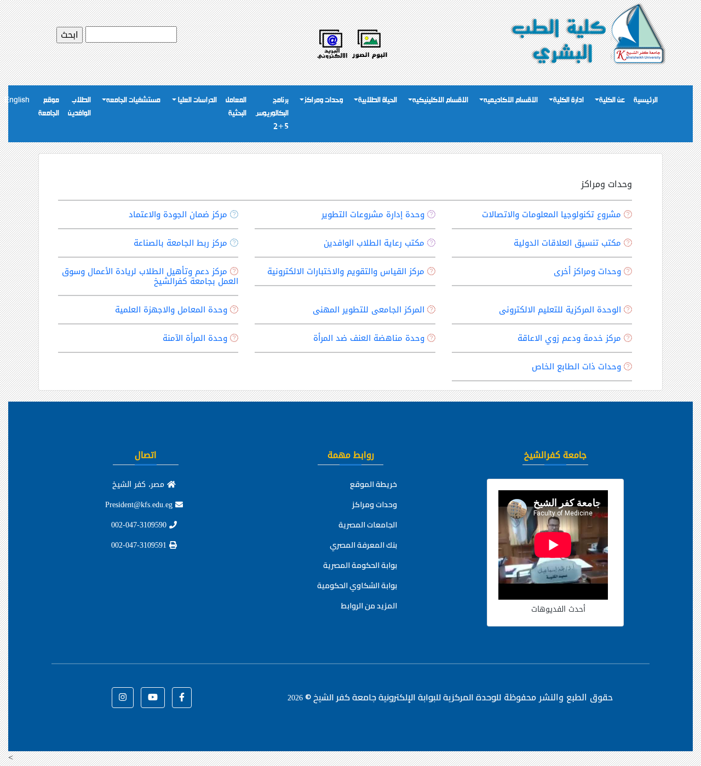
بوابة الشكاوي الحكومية (357, 585)
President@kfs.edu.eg (140, 504)
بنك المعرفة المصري (363, 545)
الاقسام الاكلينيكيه (440, 100)
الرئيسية (646, 100)
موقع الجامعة (48, 107)
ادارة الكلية (568, 100)
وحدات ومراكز (323, 100)
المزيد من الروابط (369, 606)
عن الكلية (612, 100)
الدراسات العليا (196, 100)
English (17, 100)
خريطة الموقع (373, 484)
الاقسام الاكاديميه (511, 100)
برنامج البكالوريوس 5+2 (272, 114)
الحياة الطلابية (377, 100)
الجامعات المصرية (367, 525)
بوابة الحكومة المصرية (360, 565)
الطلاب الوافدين (79, 107)
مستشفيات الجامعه (133, 100)
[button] (182, 697)
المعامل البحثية (236, 107)
